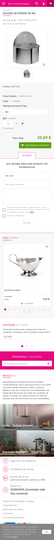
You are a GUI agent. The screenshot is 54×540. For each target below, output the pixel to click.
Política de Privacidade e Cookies (18, 501)
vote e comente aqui (26, 20)
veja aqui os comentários (14, 24)
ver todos (8, 336)
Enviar (27, 223)
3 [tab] (32, 346)
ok (46, 532)
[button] (5, 309)
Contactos (8, 513)
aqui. (15, 537)
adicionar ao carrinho (37, 145)
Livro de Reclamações (13, 517)
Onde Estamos (10, 505)
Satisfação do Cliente (13, 509)
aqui (32, 212)
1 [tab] (22, 346)
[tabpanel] (27, 330)
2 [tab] (27, 346)
